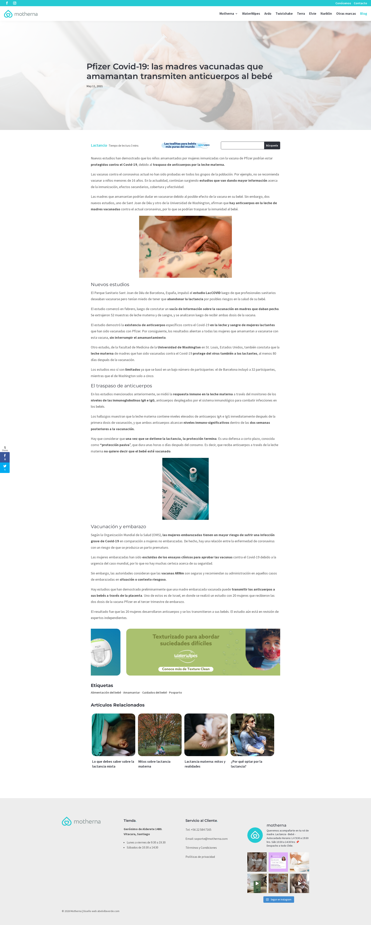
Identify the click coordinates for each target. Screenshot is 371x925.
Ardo (267, 13)
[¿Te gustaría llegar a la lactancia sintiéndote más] (278, 862)
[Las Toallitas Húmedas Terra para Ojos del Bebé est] (257, 883)
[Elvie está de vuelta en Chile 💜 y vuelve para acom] (257, 862)
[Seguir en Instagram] (15, 3)
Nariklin (326, 13)
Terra (301, 13)
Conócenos (343, 3)
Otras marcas (346, 13)
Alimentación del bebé (106, 692)
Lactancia (99, 145)
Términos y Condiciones (201, 847)
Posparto (175, 692)
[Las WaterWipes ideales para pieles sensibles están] (299, 862)
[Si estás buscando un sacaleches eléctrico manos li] (299, 883)
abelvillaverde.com (108, 911)
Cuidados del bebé (154, 692)
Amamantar (131, 692)
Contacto (360, 3)
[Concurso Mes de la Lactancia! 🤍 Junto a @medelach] (278, 883)
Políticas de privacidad (200, 857)
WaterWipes (251, 13)
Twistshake (284, 13)
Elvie (312, 13)
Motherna (227, 13)
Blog (363, 13)
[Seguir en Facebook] (7, 3)
